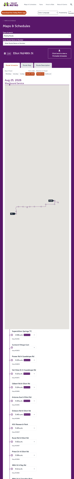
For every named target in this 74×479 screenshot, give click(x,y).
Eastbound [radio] (48, 74)
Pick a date (31, 71)
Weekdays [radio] (8, 74)
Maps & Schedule (10, 20)
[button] (54, 200)
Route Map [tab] (27, 65)
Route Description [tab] (43, 65)
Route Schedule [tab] (12, 65)
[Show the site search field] (71, 4)
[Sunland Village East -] (25, 347)
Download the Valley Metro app (14, 13)
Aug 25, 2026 (30, 74)
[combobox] (37, 43)
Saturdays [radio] (15, 74)
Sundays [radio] (22, 74)
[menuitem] (30, 4)
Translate (71, 13)
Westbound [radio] (40, 74)
